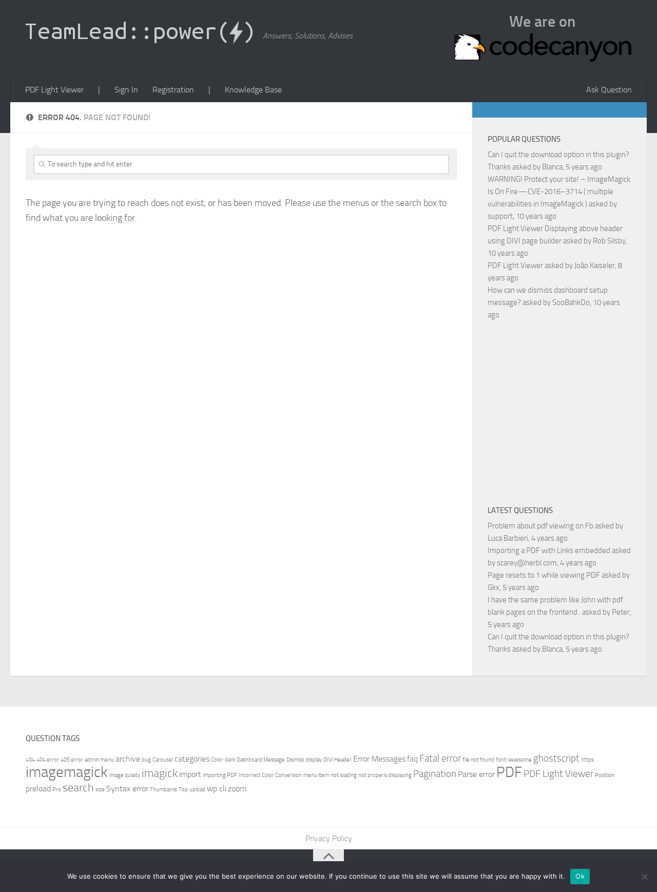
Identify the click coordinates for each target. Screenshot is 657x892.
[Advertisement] (572, 411)
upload (197, 789)
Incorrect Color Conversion (270, 775)
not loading (344, 775)
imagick (160, 773)
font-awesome (514, 759)
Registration (173, 89)
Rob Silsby (609, 240)
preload (38, 788)
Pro (56, 789)
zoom (237, 788)
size (100, 789)
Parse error (476, 774)
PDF (509, 772)
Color (217, 759)
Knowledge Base (253, 89)
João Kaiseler (594, 265)
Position (604, 775)
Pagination (434, 774)
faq (412, 759)
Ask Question (609, 89)
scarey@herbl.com (527, 562)
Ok (580, 876)
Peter (621, 612)
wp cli (216, 788)
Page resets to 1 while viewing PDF (544, 575)
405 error (72, 759)
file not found (478, 759)
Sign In (126, 89)
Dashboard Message (261, 759)
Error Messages (379, 759)
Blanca (552, 167)
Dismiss (295, 759)
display (314, 759)
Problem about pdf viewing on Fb (540, 525)
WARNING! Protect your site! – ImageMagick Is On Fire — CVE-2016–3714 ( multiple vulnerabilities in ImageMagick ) (559, 191)
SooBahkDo (571, 302)
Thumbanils (163, 789)
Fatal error (440, 758)
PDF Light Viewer (54, 89)
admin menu (99, 759)
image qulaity (124, 775)
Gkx (493, 587)
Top (183, 789)
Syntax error (127, 788)
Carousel (162, 759)
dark (230, 759)
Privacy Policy (328, 838)
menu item (316, 775)
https (587, 759)
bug (146, 759)
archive (127, 759)
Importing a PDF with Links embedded (549, 550)
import (190, 774)
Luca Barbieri (508, 538)
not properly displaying (385, 775)
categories (192, 759)
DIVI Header (337, 759)
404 (30, 759)
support (500, 216)
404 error (47, 759)
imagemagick (67, 772)
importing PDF (220, 775)
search (78, 787)
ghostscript (556, 758)
